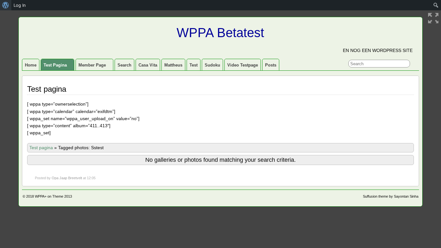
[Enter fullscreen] (433, 18)
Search (124, 65)
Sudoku (212, 65)
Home (30, 65)
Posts (270, 65)
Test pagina (55, 65)
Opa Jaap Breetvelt (67, 178)
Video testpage (242, 65)
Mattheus (173, 65)
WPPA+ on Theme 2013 (53, 196)
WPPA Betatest (220, 33)
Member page (92, 65)
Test (194, 65)
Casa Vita (147, 65)
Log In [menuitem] (20, 5)
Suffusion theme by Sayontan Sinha (390, 196)
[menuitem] (5, 5)
